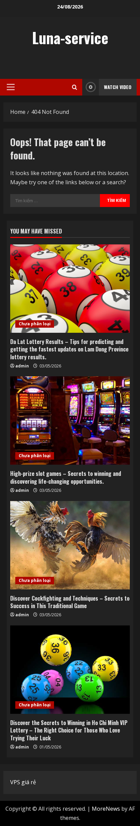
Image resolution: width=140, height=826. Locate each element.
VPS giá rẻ (23, 782)
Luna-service (70, 38)
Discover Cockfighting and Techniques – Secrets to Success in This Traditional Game (69, 602)
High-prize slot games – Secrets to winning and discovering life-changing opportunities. (65, 477)
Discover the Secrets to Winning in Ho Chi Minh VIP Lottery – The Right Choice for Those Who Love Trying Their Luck (68, 730)
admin (22, 366)
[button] (10, 87)
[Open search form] (74, 87)
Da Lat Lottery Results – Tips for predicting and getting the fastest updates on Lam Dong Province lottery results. (69, 349)
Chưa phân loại (35, 324)
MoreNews (106, 808)
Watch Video (118, 86)
